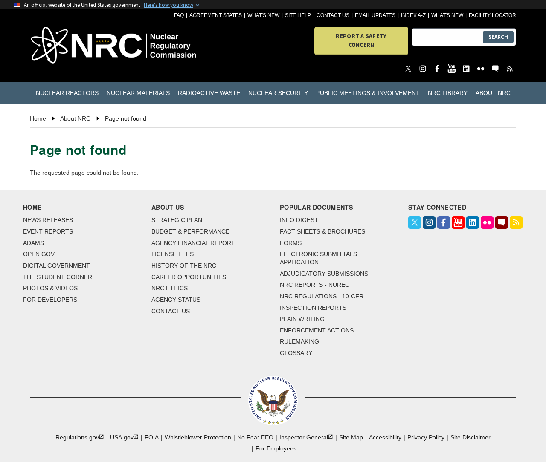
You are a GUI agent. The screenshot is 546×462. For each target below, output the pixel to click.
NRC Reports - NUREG (315, 284)
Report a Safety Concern (361, 40)
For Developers (50, 299)
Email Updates (375, 15)
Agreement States (215, 15)
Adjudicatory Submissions (324, 273)
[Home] (69, 45)
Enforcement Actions (317, 330)
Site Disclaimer (470, 437)
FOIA (152, 437)
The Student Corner (57, 277)
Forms (291, 243)
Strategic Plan (176, 220)
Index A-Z (413, 15)
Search (498, 36)
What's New (263, 15)
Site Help (298, 15)
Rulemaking (299, 341)
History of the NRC (183, 265)
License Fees (172, 254)
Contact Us (333, 15)
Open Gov (39, 254)
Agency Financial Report (193, 243)
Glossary (296, 352)
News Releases (48, 220)
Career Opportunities (188, 277)
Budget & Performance (190, 231)
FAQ (179, 15)
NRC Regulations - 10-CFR (321, 296)
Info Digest (299, 220)
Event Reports (48, 231)
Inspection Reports (313, 307)
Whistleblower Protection (198, 437)
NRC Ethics (169, 288)
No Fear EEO (255, 437)
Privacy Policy (425, 437)
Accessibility (385, 437)
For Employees (276, 448)
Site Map (351, 437)
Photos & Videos (50, 288)
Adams (33, 243)
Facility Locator (492, 15)
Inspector (303, 437)
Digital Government (56, 265)
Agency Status (175, 299)
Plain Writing (302, 318)
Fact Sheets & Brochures (322, 231)
